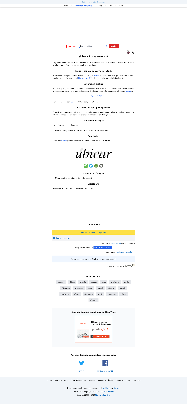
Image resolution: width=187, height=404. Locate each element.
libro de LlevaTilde (85, 78)
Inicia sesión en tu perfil (102, 248)
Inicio (66, 5)
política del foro (116, 243)
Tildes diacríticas (61, 380)
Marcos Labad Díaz (102, 395)
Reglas (49, 380)
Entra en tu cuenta (89, 2)
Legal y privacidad (133, 380)
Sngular (117, 388)
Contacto (119, 380)
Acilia (105, 388)
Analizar (114, 46)
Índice (110, 380)
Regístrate (102, 232)
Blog (100, 5)
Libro (121, 5)
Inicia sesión (68, 238)
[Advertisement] (93, 25)
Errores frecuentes (78, 380)
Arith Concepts (108, 391)
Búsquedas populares (97, 380)
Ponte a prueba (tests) (83, 5)
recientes (120, 252)
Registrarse (101, 2)
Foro (110, 5)
